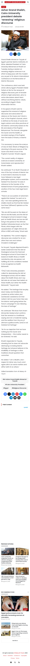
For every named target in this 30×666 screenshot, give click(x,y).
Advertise (10, 655)
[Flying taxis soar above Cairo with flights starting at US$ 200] (5, 626)
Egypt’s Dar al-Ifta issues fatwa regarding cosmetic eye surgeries (20, 633)
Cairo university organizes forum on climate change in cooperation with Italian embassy (7, 560)
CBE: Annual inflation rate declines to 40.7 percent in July (7, 577)
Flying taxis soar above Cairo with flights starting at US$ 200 (20, 625)
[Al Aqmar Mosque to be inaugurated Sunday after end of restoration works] (22, 551)
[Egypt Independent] (15, 2)
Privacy (13, 658)
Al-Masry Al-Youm (8, 26)
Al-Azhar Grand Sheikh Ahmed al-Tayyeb (15, 380)
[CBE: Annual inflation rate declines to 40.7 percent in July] (7, 571)
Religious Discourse (19, 388)
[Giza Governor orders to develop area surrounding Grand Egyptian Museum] (22, 571)
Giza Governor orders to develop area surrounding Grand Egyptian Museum (21, 579)
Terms (17, 658)
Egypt (3, 7)
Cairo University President (15, 384)
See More (15, 640)
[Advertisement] (15, 475)
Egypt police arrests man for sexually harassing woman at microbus (12, 615)
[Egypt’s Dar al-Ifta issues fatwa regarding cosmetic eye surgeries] (5, 633)
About (4, 655)
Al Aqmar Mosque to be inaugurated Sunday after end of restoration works (22, 559)
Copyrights (24, 655)
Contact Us (17, 655)
